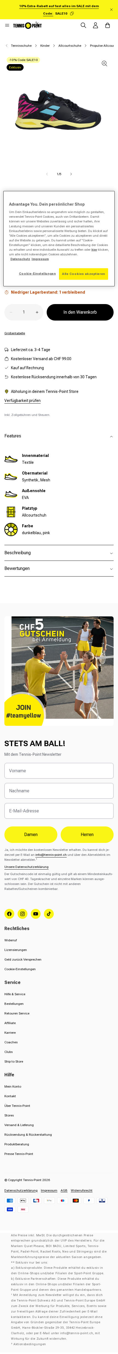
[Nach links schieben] (47, 174)
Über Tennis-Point (17, 1106)
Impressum (49, 1190)
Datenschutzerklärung (21, 1190)
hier (94, 249)
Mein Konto (12, 1086)
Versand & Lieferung (19, 1125)
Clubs (8, 1052)
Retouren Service (16, 1013)
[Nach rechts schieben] (71, 174)
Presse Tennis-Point (18, 1154)
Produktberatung (16, 1144)
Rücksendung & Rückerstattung (28, 1135)
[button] (7, 25)
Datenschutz (20, 259)
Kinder (45, 46)
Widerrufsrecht (81, 1190)
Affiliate (10, 1023)
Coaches (11, 1042)
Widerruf (10, 940)
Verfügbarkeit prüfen (22, 400)
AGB (64, 1190)
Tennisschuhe (21, 46)
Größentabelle (14, 333)
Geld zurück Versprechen (22, 959)
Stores (9, 1115)
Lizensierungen (15, 950)
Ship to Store (13, 1061)
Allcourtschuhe (69, 46)
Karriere (10, 1033)
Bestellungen (14, 1004)
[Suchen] (83, 25)
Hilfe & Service (14, 994)
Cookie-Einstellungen (20, 969)
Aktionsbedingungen (29, 1344)
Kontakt (10, 1096)
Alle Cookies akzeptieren (83, 274)
